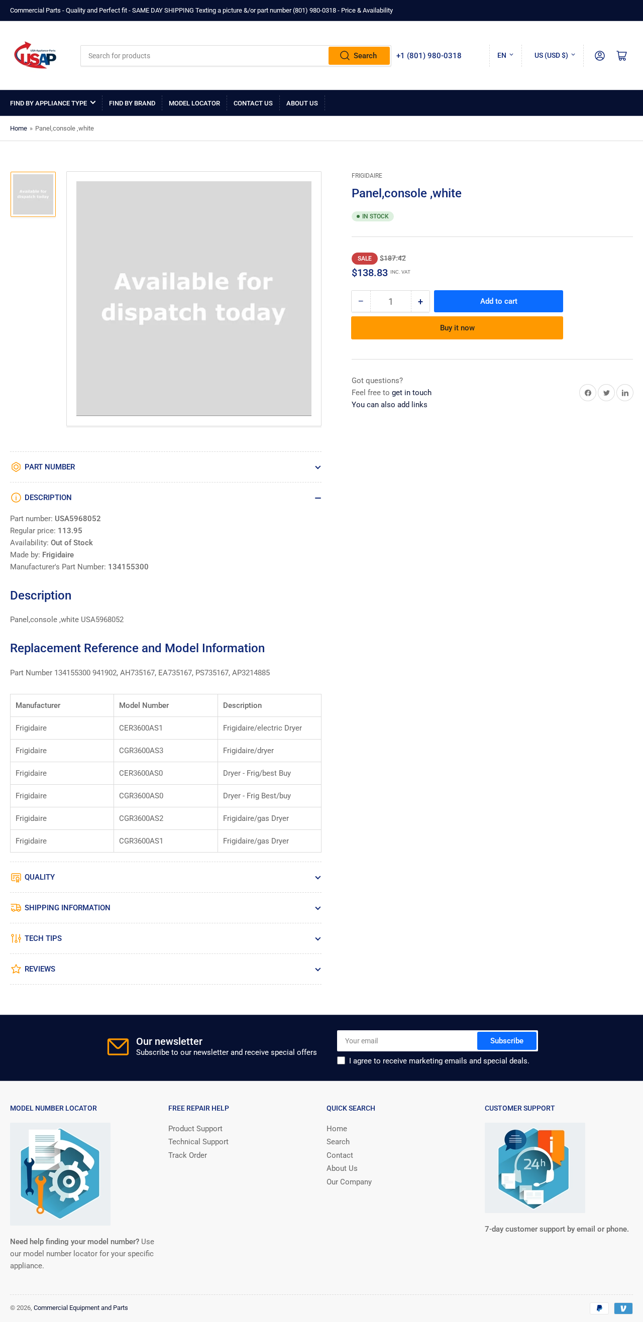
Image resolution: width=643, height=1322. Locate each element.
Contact (340, 1155)
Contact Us (253, 103)
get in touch (412, 392)
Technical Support (198, 1141)
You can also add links (389, 404)
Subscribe (506, 1040)
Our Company (349, 1181)
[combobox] (235, 55)
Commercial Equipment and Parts (81, 1307)
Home (18, 128)
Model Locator (194, 103)
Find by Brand (132, 103)
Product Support (195, 1128)
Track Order (187, 1155)
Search (365, 55)
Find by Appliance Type (48, 103)
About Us (302, 103)
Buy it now (457, 327)
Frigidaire (367, 175)
